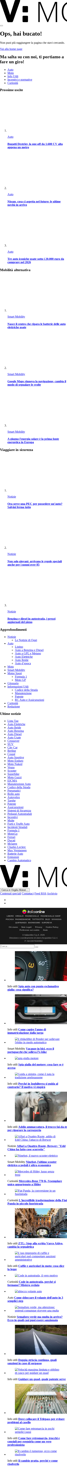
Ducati (11, 840)
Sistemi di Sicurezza (19, 810)
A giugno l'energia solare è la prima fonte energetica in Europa (33, 440)
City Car (12, 747)
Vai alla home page (11, 49)
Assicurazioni (15, 807)
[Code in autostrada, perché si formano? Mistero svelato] (37, 1275)
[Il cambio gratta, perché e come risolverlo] (37, 1452)
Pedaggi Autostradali (19, 813)
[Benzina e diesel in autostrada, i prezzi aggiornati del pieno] (37, 588)
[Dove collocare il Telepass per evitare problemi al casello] (37, 1399)
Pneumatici (13, 790)
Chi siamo (13, 927)
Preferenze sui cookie (29, 930)
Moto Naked (14, 764)
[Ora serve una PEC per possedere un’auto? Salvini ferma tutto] (37, 473)
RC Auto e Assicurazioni (29, 699)
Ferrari (11, 837)
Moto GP (20, 679)
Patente (19, 696)
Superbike (13, 774)
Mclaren (12, 843)
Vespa (11, 767)
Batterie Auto (15, 853)
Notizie (11, 496)
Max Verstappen (17, 850)
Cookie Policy (52, 927)
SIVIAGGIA (56, 919)
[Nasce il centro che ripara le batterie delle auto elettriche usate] (37, 293)
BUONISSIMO (34, 923)
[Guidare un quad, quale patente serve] (37, 1371)
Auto (10, 69)
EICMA (12, 780)
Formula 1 (21, 676)
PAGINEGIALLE (32, 916)
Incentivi (12, 817)
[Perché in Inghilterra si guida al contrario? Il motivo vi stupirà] (37, 1076)
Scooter (11, 770)
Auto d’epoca (23, 663)
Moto (10, 73)
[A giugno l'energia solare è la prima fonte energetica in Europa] (37, 408)
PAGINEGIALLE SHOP (50, 916)
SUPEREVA (47, 923)
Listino (19, 646)
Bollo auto (13, 793)
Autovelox (13, 797)
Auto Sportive (15, 757)
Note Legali (26, 927)
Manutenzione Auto (19, 784)
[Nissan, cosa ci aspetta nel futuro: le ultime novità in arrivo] (37, 171)
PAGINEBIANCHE (23, 919)
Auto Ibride (21, 660)
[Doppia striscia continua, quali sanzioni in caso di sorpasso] (37, 1340)
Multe (10, 820)
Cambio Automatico (19, 860)
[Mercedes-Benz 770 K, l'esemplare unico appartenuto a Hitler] (37, 1173)
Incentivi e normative (19, 79)
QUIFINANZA (21, 923)
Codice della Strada (26, 689)
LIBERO (10, 916)
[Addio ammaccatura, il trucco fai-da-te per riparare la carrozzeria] (37, 1107)
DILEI (47, 919)
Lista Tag (12, 720)
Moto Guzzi (14, 777)
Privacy (38, 927)
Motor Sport (14, 673)
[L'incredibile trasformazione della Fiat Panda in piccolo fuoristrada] (37, 1192)
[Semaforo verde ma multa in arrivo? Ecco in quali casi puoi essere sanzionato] (37, 1309)
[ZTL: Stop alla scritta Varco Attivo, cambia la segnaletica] (37, 1223)
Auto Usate (14, 737)
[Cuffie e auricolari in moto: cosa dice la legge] (37, 1256)
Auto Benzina (15, 730)
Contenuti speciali (10, 893)
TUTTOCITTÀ (38, 919)
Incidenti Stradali (17, 827)
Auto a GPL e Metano (28, 653)
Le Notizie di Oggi (26, 640)
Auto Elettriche (24, 656)
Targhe (11, 800)
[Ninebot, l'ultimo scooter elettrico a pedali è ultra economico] (37, 1155)
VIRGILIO (19, 916)
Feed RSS (40, 893)
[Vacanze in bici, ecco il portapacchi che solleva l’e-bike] (37, 1040)
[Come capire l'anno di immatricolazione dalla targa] (37, 1009)
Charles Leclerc (16, 847)
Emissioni (13, 857)
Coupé (11, 754)
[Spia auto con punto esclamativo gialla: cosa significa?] (37, 966)
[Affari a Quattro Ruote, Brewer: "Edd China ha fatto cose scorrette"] (37, 1138)
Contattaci (28, 893)
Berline (11, 750)
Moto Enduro (15, 760)
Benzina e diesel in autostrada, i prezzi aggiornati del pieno (31, 620)
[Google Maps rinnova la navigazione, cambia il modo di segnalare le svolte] (37, 351)
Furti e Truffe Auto (18, 823)
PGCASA (10, 919)
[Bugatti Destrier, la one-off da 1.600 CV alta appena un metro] (37, 114)
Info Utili (12, 76)
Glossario (13, 683)
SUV (10, 744)
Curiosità (12, 82)
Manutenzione (23, 693)
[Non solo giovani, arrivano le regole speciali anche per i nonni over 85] (37, 531)
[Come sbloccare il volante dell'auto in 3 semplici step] (37, 1291)
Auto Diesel (14, 734)
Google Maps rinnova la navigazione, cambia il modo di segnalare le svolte (36, 383)
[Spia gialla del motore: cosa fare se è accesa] (37, 1058)
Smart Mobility (16, 316)
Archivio (52, 893)
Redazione (13, 706)
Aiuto (45, 930)
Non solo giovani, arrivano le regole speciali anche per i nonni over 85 (34, 563)
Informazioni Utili (17, 686)
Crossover (13, 740)
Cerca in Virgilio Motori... (14, 890)
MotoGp (12, 833)
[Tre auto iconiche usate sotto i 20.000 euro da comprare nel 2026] (37, 228)
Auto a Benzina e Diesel (29, 650)
